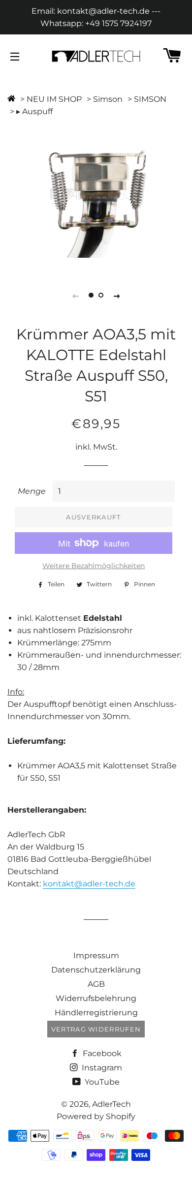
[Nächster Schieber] (117, 295)
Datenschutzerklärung (96, 969)
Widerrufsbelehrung (96, 998)
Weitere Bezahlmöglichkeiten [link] (93, 565)
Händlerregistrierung (96, 1012)
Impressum (96, 955)
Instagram (101, 1067)
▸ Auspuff (34, 111)
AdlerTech (111, 1104)
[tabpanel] (96, 194)
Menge (32, 491)
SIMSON (150, 99)
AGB (96, 984)
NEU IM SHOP (54, 99)
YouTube (101, 1082)
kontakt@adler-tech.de (89, 883)
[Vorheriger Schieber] (75, 295)
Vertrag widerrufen (96, 1029)
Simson (108, 99)
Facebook (101, 1053)
